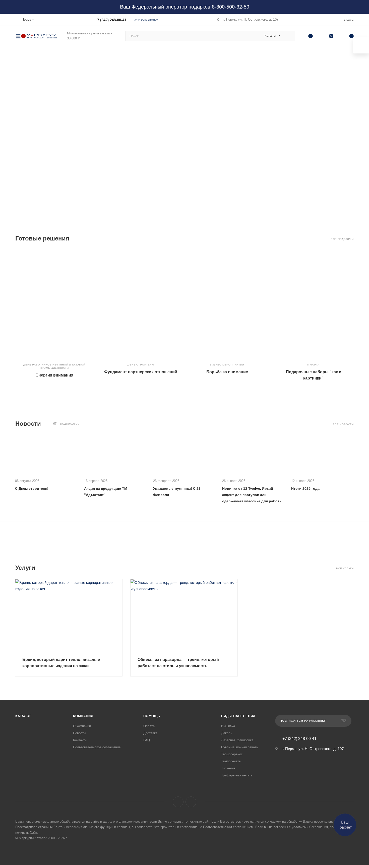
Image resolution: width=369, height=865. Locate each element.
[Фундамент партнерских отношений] (140, 304)
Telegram (191, 801)
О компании (82, 726)
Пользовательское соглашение (96, 747)
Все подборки (342, 239)
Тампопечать (231, 761)
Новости (79, 733)
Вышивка (228, 726)
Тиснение (228, 768)
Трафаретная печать (237, 775)
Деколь (226, 733)
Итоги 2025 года (305, 488)
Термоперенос (232, 754)
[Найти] (288, 36)
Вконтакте (178, 801)
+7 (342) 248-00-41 (110, 20)
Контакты (80, 740)
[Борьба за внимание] (227, 304)
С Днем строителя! (31, 488)
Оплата (149, 726)
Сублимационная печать (239, 747)
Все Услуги (345, 568)
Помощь (151, 716)
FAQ (146, 740)
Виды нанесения (238, 716)
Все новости (343, 424)
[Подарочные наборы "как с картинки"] (313, 304)
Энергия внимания (54, 375)
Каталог (23, 716)
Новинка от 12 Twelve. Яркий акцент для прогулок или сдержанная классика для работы (252, 494)
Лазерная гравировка (237, 740)
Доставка (150, 733)
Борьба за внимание (227, 372)
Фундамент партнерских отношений (140, 372)
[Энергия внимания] (54, 304)
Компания (83, 716)
